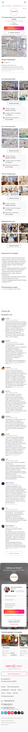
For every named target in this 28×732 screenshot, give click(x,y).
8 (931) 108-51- (14, 622)
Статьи (3, 693)
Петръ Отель (6, 647)
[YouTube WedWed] (12, 712)
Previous (2, 645)
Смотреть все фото (14, 103)
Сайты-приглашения (13, 687)
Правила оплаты (5, 724)
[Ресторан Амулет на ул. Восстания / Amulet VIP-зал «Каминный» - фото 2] (9, 190)
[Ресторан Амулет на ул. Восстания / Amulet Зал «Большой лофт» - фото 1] (9, 85)
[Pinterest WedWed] (9, 712)
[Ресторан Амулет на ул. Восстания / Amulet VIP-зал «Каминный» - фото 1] (9, 180)
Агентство (13, 690)
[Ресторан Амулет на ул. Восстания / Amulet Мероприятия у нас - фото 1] (9, 228)
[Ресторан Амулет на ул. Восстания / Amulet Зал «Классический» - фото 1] (9, 133)
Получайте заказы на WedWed (8, 681)
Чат (2, 2)
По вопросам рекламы (7, 696)
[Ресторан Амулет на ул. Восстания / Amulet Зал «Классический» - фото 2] (9, 143)
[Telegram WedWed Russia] (2, 712)
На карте (14, 22)
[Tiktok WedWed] (15, 712)
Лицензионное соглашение (7, 720)
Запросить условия (14, 611)
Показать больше (14, 553)
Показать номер (14, 624)
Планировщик (5, 690)
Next (24, 46)
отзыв (6, 651)
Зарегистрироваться (14, 674)
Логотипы (15, 693)
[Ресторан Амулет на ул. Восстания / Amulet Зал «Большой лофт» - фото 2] (9, 95)
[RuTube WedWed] (22, 712)
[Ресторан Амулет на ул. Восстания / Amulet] (14, 46)
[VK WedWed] (5, 712)
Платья (20, 690)
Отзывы (8, 693)
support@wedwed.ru (9, 708)
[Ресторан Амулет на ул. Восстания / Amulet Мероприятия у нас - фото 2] (9, 238)
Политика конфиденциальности (8, 722)
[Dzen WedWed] (19, 712)
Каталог (3, 687)
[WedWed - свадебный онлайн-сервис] (14, 667)
